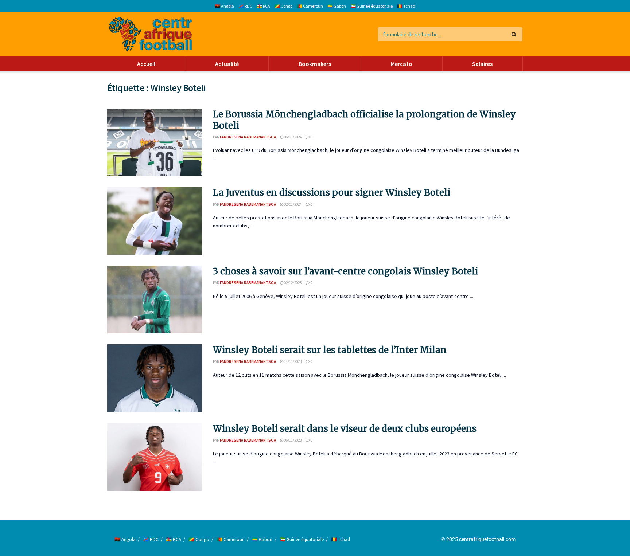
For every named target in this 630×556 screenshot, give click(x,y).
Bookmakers (315, 63)
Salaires (482, 63)
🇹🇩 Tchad (406, 6)
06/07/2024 (292, 137)
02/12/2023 (292, 282)
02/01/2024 (292, 204)
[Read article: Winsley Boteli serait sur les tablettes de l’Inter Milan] (154, 378)
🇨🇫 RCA (263, 6)
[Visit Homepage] (150, 34)
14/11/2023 (292, 361)
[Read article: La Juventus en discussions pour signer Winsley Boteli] (154, 221)
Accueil (146, 63)
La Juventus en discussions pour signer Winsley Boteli (331, 192)
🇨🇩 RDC (245, 6)
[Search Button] (515, 34)
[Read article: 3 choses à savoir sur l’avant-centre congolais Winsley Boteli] (154, 299)
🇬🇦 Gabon (336, 6)
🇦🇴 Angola (224, 6)
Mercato (401, 63)
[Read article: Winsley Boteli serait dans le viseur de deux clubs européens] (154, 457)
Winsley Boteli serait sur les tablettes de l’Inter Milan (330, 350)
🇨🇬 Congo (283, 6)
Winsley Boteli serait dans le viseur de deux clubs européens (345, 428)
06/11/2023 (292, 440)
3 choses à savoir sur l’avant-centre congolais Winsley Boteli (345, 271)
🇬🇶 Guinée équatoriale (371, 6)
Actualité (227, 63)
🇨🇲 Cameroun (310, 6)
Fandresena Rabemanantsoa (248, 137)
